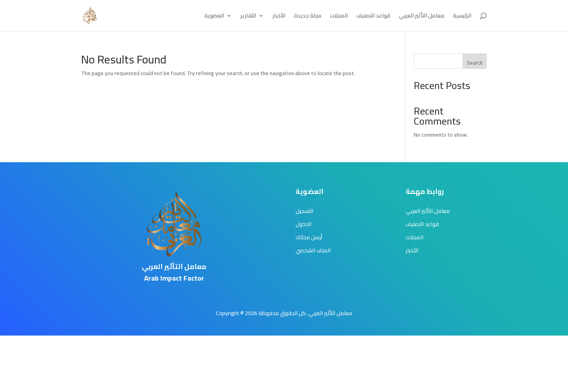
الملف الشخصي (313, 250)
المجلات (339, 17)
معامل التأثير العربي (421, 17)
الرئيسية (462, 17)
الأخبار (279, 17)
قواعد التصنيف (373, 17)
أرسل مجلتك (309, 237)
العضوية (214, 17)
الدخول (303, 224)
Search (475, 63)
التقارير (248, 17)
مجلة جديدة (307, 17)
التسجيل (304, 211)
